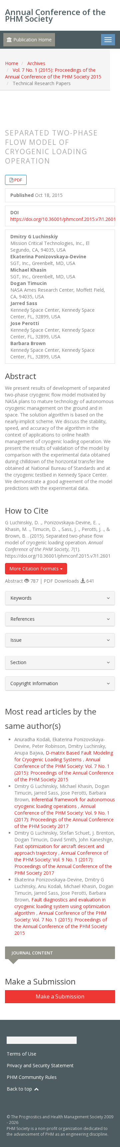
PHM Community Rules (32, 1077)
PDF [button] (18, 180)
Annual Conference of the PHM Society (55, 15)
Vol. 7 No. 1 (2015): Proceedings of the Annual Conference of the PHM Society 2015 (53, 73)
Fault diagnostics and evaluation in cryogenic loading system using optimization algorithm (62, 906)
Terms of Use (21, 1054)
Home (11, 63)
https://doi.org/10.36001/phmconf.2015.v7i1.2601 (63, 219)
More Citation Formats (34, 568)
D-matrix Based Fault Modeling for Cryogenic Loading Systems (63, 756)
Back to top (20, 1089)
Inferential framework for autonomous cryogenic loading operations (64, 802)
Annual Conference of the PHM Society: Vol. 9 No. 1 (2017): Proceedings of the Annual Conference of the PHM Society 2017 (64, 816)
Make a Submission (60, 996)
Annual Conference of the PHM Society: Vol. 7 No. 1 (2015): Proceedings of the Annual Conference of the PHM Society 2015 (64, 769)
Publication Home (32, 39)
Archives (36, 63)
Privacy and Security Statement (40, 1065)
